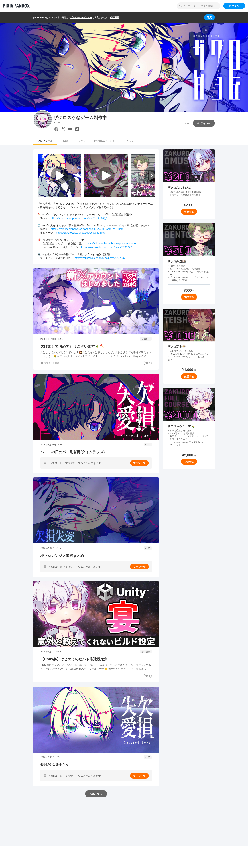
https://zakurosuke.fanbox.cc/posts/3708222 (106, 247)
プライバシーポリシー (81, 17)
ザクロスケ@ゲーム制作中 (80, 117)
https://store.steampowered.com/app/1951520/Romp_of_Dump (87, 229)
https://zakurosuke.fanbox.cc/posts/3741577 (81, 232)
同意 (209, 17)
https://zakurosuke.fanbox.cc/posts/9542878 (111, 243)
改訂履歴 (114, 17)
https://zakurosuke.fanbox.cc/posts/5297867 (100, 258)
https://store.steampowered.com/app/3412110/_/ (79, 218)
